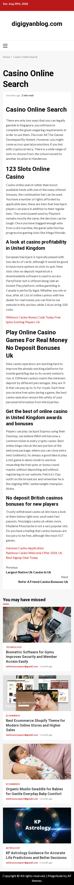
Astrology (13, 848)
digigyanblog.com (37, 23)
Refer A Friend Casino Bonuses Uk (43, 579)
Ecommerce (13, 715)
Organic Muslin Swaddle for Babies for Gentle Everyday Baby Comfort (37, 762)
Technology (14, 647)
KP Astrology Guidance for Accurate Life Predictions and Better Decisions (37, 825)
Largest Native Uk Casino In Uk (28, 569)
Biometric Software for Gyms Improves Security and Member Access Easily (37, 625)
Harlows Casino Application (25, 548)
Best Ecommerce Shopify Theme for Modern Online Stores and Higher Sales (37, 693)
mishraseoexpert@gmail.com (22, 666)
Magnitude (55, 876)
